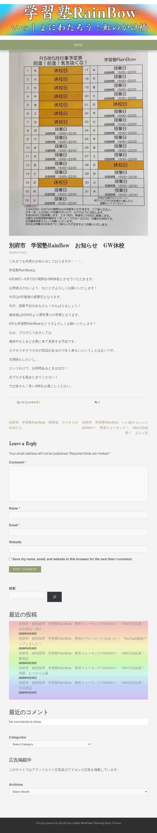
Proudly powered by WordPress (54, 823)
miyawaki (30, 402)
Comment (17, 462)
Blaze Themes (113, 823)
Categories (17, 737)
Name (14, 508)
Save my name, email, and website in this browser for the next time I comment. (72, 559)
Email (14, 525)
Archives (16, 784)
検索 (12, 588)
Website (15, 542)
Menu (78, 44)
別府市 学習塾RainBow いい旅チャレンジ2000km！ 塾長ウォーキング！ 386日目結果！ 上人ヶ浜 (115, 427)
